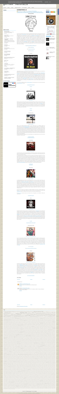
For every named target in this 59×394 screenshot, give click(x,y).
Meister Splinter (9, 355)
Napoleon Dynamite (8, 357)
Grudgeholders (5, 342)
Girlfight (54, 340)
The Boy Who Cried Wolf (8, 374)
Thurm (12, 379)
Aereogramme (5, 318)
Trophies (43, 381)
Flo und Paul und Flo (17, 338)
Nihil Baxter (15, 358)
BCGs (4, 322)
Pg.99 (32, 362)
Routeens (32, 366)
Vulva (31, 383)
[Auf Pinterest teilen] (20, 277)
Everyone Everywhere (42, 336)
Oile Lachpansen (13, 359)
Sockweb (45, 369)
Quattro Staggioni (5, 364)
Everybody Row (37, 336)
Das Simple (11, 330)
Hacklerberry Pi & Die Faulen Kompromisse (39, 342)
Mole (39, 356)
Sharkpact (49, 368)
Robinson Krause (48, 365)
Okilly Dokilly (17, 359)
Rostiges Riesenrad (28, 366)
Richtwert (20, 365)
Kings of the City (50, 349)
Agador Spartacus (17, 318)
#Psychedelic (22, 315)
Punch (37, 363)
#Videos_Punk (24, 316)
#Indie (37, 313)
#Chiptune (47, 311)
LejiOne (20, 352)
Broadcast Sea (48, 324)
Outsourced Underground (36, 360)
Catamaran (21, 326)
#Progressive (17, 315)
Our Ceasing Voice (19, 360)
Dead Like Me (34, 330)
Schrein (27, 367)
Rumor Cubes (53, 366)
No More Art (40, 358)
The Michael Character (11, 376)
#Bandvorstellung (37, 311)
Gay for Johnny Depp (8, 340)
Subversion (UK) (23, 372)
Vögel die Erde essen (34, 383)
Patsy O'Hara (28, 361)
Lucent (32, 353)
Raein (23, 364)
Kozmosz (52, 350)
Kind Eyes (37, 349)
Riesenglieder (23, 365)
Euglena (27, 336)
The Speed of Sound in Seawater (22, 377)
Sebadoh (47, 367)
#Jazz (5, 314)
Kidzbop (32, 349)
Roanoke (44, 365)
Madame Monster (53, 353)
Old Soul (29, 359)
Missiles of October (23, 356)
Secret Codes (50, 367)
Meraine (23, 355)
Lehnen (8, 352)
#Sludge (8, 316)
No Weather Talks (46, 358)
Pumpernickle (34, 363)
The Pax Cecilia (49, 376)
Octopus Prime (5, 359)
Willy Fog (16, 385)
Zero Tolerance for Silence (6, 387)
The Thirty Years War (48, 377)
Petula (26, 362)
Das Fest (8, 330)
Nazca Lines (23, 357)
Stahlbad (7, 371)
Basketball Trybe (50, 322)
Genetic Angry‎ (19, 340)
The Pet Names (53, 376)
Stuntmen (5, 372)
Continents (54, 328)
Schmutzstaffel (34, 12)
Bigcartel (35, 45)
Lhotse (43, 352)
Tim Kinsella (41, 379)
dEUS (41, 387)
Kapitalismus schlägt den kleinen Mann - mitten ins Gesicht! (52, 39)
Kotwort (47, 350)
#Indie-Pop (41, 313)
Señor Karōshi (29, 368)
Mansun (33, 354)
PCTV (48, 360)
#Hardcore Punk (25, 313)
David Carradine (20, 330)
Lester (36, 352)
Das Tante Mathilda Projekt (15, 330)
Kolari (29, 350)
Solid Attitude (11, 370)
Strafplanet (39, 371)
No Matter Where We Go (35, 358)
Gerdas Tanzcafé (29, 391)
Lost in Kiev (23, 353)
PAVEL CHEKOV (45, 360)
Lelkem (22, 352)
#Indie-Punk (46, 313)
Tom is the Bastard (46, 380)
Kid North (19, 349)
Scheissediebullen (14, 367)
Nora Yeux (50, 358)
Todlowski (25, 380)
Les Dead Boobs (25, 12)
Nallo (4, 357)
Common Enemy (35, 328)
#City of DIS (50, 311)
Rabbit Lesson (13, 364)
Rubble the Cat (35, 366)
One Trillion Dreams (53, 359)
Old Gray (27, 359)
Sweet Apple (51, 372)
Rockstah (6, 366)
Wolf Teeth (50, 385)
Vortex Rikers (26, 383)
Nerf (37, 357)
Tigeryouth (25, 379)
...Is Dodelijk (45, 316)
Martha (54, 354)
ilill (54, 387)
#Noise (32, 314)
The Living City (45, 375)
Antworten (20, 290)
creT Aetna (38, 387)
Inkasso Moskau (29, 346)
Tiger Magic (22, 379)
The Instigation (17, 375)
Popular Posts (48, 36)
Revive (8, 365)
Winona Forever (27, 385)
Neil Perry (28, 357)
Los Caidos (8, 353)
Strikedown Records (49, 371)
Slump (15, 369)
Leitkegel (17, 352)
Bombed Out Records (6, 324)
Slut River (17, 369)
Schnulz (21, 367)
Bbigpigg (54, 322)
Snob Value (38, 369)
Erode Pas (12, 336)
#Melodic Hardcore (13, 314)
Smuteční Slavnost (21, 369)
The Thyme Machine (53, 377)
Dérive (11, 334)
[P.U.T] (26, 387)
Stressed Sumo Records (43, 371)
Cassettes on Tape (11, 326)
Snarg (28, 369)
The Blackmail (43, 373)
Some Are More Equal (23, 370)
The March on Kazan (6, 376)
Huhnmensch (35, 344)
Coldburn (12, 328)
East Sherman (31, 334)
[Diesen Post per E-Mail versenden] (17, 277)
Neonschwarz (34, 357)
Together (32, 380)
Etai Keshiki (24, 336)
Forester (43, 338)
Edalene (51, 334)
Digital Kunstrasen (47, 332)
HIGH (33, 342)
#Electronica (48, 312)
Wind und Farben (19, 385)
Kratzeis (54, 350)
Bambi (37, 322)
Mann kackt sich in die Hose (28, 354)
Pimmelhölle (50, 362)
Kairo (45, 348)
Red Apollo (46, 364)
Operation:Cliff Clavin (6, 360)
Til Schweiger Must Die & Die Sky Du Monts (35, 379)
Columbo (23, 328)
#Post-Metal (53, 314)
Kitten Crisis (8, 350)
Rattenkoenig (33, 364)
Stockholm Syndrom (38, 12)
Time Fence (45, 379)
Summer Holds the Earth (31, 372)
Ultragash (42, 12)
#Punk (26, 315)
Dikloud (50, 332)
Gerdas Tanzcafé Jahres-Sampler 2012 (52, 47)
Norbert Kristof (53, 358)
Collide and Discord (16, 328)
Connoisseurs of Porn (46, 328)
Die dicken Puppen (28, 332)
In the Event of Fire (11, 346)
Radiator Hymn (6, 60)
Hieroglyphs (5, 344)
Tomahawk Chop (50, 380)
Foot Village (31, 338)
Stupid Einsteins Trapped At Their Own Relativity (11, 372)
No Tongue (43, 358)
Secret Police (11, 368)
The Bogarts (52, 373)
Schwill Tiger (34, 367)
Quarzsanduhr (53, 363)
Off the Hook (9, 359)
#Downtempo (29, 312)
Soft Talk (51, 369)
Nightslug (12, 358)
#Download (22, 312)
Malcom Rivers (11, 354)
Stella (24, 371)
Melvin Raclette (13, 355)
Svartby (42, 372)
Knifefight (14, 350)
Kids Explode (29, 349)
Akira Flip (32, 318)
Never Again (52, 357)
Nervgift (41, 357)
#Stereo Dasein (12, 316)
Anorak (13, 320)
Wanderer (50, 383)
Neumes (45, 357)
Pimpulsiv (53, 362)
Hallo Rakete (53, 342)
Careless (4, 326)
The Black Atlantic (40, 373)
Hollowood (10, 344)
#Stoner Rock (16, 316)
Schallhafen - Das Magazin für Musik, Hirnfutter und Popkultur (9, 78)
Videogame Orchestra (12, 383)
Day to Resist (27, 330)
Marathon (38, 354)
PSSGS (54, 360)
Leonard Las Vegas (26, 352)
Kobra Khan (24, 350)
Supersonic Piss (39, 372)
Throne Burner (6, 379)
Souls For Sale (53, 370)
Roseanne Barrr (21, 366)
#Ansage (18, 311)
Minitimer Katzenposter (6, 356)
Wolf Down (47, 385)
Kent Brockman (10, 349)
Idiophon (44, 345)
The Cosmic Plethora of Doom (41, 374)
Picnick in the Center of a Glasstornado (41, 362)
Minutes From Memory (11, 356)
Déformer (9, 334)
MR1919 (41, 353)
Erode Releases (15, 336)
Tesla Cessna (17, 373)
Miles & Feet (47, 355)
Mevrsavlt (28, 355)
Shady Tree (38, 368)
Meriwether (26, 355)
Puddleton (31, 363)
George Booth (23, 340)
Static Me (22, 371)
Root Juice (18, 366)
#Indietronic (50, 313)
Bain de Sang (30, 322)
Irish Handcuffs (40, 346)
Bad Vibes (27, 322)
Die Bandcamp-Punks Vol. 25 (22, 9)
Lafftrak (10, 351)
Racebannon (17, 364)
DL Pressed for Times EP (31, 195)
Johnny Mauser (7, 348)
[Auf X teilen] (18, 277)
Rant (28, 364)
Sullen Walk (27, 372)
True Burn (53, 381)
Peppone (51, 361)
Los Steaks (11, 353)
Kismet (53, 349)
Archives (53, 36)
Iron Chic (44, 346)
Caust (23, 326)
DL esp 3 (31, 108)
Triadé (30, 381)
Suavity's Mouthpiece (19, 372)
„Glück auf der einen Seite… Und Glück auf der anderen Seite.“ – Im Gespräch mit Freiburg (9, 65)
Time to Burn (53, 379)
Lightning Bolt (50, 352)
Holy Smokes (12, 344)
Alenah (44, 318)
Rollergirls (12, 366)
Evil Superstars (47, 336)
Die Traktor (24, 332)
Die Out (18, 332)
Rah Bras (26, 364)
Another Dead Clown (17, 320)
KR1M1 (43, 348)
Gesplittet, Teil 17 (52, 42)
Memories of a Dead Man (18, 355)
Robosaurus (51, 365)
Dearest (47, 330)
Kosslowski (45, 350)
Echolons (43, 334)
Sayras (10, 367)
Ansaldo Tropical (21, 320)
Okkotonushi (20, 359)
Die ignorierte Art (32, 332)
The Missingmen (16, 376)
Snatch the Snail (31, 369)
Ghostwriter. (48, 340)
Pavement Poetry (37, 361)
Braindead (31, 324)
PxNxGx (43, 363)
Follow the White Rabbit (26, 338)
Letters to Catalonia (40, 352)
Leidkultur (15, 352)
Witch (37, 385)
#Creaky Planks (53, 311)
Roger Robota (9, 366)
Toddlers (16, 380)
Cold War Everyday (9, 328)
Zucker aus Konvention (20, 387)
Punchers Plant (40, 363)
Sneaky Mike (35, 369)
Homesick (16, 344)
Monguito (42, 356)
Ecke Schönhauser (47, 334)
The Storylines (35, 377)
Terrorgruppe (13, 373)
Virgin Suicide (16, 383)
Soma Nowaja (18, 370)
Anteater (25, 320)
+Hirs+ (42, 316)
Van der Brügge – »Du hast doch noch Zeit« (9, 48)
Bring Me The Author (44, 324)
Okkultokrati (24, 359)
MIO (38, 353)
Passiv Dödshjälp (18, 361)
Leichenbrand (11, 352)
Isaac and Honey (50, 346)
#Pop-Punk (43, 314)
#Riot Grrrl (34, 315)
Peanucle (40, 361)
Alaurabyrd (38, 318)
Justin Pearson (32, 348)
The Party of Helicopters (44, 376)
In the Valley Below (16, 346)
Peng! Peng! (48, 361)
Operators (10, 360)
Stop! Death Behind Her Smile (34, 371)
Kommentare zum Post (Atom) (23, 306)
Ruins (46, 366)
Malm (18, 354)
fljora (52, 387)
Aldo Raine (41, 318)
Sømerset (54, 372)
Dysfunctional (5, 334)
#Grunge (11, 313)
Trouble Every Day (47, 381)
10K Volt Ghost (53, 316)
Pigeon (47, 362)
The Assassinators (27, 373)
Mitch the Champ (29, 356)
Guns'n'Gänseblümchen (18, 342)
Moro (48, 356)
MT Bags (43, 353)
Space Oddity (40, 269)
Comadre (29, 328)
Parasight (5, 361)
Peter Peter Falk (23, 362)
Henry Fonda (18, 343)
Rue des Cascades (40, 366)
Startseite (4, 7)
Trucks (50, 381)
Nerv (38, 357)
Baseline (47, 322)
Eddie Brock (53, 334)
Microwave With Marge (36, 355)
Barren (44, 322)
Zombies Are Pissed (14, 387)
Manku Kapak (22, 354)
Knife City (11, 350)
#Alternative (10, 311)
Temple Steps (7, 373)
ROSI (10, 364)
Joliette (10, 348)
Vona (23, 383)
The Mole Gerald (20, 376)
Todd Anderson (12, 380)
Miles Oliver (51, 355)
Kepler (13, 349)
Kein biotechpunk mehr (7, 45)
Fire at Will (8, 338)
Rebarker (43, 364)
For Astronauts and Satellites (39, 338)
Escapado (21, 336)
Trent (28, 381)
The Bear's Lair (35, 373)
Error (18, 336)
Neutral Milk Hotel (49, 357)
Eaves (37, 334)
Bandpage (26, 69)
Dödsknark (13, 334)
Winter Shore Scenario (32, 385)
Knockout (16, 350)
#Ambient (15, 311)
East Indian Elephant (27, 334)
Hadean (45, 342)
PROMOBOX (33, 7)
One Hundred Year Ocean (47, 359)
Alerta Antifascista (48, 318)
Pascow (14, 361)
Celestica (32, 326)
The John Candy (31, 375)
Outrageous (32, 360)
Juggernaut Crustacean (17, 348)
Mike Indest (44, 355)
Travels (16, 381)
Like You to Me (28, 12)
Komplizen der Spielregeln (37, 350)
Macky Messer (49, 353)
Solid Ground (14, 370)
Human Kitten (45, 344)
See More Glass (14, 368)
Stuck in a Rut (53, 371)
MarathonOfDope (41, 354)
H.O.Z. (28, 342)
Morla (47, 356)
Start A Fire (19, 371)
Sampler (8, 7)
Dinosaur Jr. (53, 332)
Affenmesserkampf (9, 318)
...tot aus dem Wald (49, 316)
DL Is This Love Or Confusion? (30, 275)
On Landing (37, 359)
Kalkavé (47, 348)
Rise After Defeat (33, 365)
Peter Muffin (19, 362)
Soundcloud (31, 69)
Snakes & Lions (25, 369)
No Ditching (31, 358)
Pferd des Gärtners (29, 362)
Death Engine (50, 330)
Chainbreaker (37, 326)
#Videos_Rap (28, 316)
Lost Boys (21, 353)
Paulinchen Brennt (32, 361)
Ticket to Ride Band (16, 379)
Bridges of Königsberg (38, 324)
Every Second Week (33, 336)
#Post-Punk (6, 315)
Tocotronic (9, 380)
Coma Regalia (26, 328)
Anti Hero (30, 320)
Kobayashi (19, 350)
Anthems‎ (27, 320)
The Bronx (17, 374)
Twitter (33, 151)
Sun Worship (36, 372)
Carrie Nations (7, 326)
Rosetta (25, 366)
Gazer (11, 340)
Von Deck (22, 383)
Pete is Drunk (12, 362)
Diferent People (42, 332)
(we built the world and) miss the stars (9, 57)
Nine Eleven (25, 358)
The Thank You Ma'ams (43, 377)
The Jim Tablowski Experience (26, 375)
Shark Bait (47, 368)
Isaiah (53, 346)
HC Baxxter (31, 342)
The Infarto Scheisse (13, 375)
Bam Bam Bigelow (34, 322)
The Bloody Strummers (48, 373)
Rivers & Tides (37, 365)
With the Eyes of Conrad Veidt (42, 385)
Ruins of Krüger (49, 366)
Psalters (22, 363)
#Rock (38, 315)
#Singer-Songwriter (52, 315)
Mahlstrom (8, 354)
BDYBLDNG (7, 322)
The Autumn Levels (31, 373)
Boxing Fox (25, 324)
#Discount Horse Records (13, 312)
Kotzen (49, 350)
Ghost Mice (45, 340)
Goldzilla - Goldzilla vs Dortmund (52, 52)
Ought (12, 360)
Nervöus (43, 357)
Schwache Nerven (31, 367)
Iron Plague (46, 346)
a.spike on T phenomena (31, 387)
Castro (18, 326)
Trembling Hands (22, 381)
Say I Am (8, 367)
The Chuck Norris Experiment (30, 374)
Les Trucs (33, 352)
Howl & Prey (31, 344)
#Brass (44, 311)
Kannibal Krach (53, 348)
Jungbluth (21, 348)
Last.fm (36, 69)
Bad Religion (24, 322)
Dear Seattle (44, 330)
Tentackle (11, 373)
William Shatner (13, 385)
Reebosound (53, 364)
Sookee (39, 370)
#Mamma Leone (8, 314)
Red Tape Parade (49, 364)
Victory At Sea (7, 383)
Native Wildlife (17, 357)
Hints (7, 344)
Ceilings (27, 326)
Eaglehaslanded (22, 334)
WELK (38, 383)
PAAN (42, 360)
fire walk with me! (49, 387)
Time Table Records (49, 379)
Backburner (17, 322)
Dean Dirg (42, 330)
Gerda (26, 340)
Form (48, 338)
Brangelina (34, 324)
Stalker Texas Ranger (10, 371)
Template (4, 373)
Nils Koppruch (22, 358)
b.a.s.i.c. (35, 387)
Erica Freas (7, 336)
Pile (4, 61)
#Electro (33, 312)
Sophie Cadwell (42, 370)
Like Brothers (53, 352)
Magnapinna (5, 354)
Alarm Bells (35, 318)
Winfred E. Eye (23, 385)
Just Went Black (28, 348)
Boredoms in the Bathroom (11, 324)
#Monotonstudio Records (23, 314)
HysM (54, 344)
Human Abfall (38, 344)
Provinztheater (18, 363)
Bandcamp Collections (18, 7)
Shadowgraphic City (34, 368)
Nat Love (15, 357)
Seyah (26, 368)
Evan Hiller (29, 336)
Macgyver (46, 353)
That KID (23, 373)
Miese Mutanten (40, 355)
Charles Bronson (48, 326)
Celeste (30, 326)
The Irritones (21, 375)
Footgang (34, 338)
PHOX (50, 360)
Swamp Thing (47, 372)
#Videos (20, 316)
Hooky (21, 344)
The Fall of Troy (53, 374)
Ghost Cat (42, 340)
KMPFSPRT (36, 348)
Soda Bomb (48, 369)
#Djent (18, 312)
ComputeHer (41, 328)
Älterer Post (44, 279)
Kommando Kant (32, 350)
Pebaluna (43, 361)
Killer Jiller (34, 349)
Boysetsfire (28, 324)
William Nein (9, 385)
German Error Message (29, 340)
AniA (11, 320)
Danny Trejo (5, 330)
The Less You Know (41, 375)
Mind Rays (54, 355)
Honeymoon (19, 344)
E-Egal (16, 334)
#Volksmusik (31, 316)
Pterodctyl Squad (27, 363)
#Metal (18, 314)
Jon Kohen (13, 348)
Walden (40, 383)
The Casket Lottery (21, 374)
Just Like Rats (25, 348)
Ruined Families (43, 366)
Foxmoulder (51, 338)
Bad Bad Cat (20, 322)
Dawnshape (24, 330)
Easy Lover (34, 334)
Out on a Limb (29, 360)
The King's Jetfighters (36, 375)
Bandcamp (32, 45)
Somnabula (31, 370)
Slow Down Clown (12, 369)
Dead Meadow (38, 330)
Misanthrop (15, 356)
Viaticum (4, 383)
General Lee (16, 340)
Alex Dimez (51, 318)
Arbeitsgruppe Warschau (49, 320)
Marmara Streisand (46, 354)
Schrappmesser (24, 367)
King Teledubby (40, 349)
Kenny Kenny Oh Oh (6, 349)
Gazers (13, 340)
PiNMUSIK (29, 7)
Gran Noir (18, 341)
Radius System (20, 364)
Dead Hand (31, 330)
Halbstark (48, 342)
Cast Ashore (15, 326)
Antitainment (42, 320)
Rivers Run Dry (41, 365)
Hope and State (24, 344)
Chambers (41, 326)
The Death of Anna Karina (47, 374)
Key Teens (16, 349)
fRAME (46, 387)
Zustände (24, 387)
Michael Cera (31, 355)
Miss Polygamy (18, 356)
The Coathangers (35, 374)
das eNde (44, 387)
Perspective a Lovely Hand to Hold (7, 362)
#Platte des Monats (37, 314)
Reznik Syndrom (11, 365)
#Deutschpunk (6, 312)
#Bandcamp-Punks (30, 311)
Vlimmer (19, 383)
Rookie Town (15, 366)
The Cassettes (24, 374)
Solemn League (7, 370)
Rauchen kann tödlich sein (38, 364)
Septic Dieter (18, 368)
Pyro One (46, 363)
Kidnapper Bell (25, 349)
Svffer (44, 372)
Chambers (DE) (44, 326)
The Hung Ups (8, 375)
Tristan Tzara (37, 381)
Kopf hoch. (42, 350)
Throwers (10, 379)
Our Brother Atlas (15, 360)
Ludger (34, 353)
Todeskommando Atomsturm (20, 380)
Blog (26, 45)
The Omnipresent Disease (35, 376)
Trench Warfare (26, 381)
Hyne (52, 344)
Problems (12, 363)
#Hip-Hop (31, 313)
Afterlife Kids (13, 318)
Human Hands (42, 344)
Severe (21, 368)
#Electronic (43, 312)
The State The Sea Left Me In (30, 377)
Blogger (36, 391)
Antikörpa (36, 320)
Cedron (25, 326)
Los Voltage (14, 353)
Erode (9, 336)
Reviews (12, 7)
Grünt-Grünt (9, 342)
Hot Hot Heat (28, 344)
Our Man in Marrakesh (24, 360)
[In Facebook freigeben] (19, 277)
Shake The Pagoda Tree (42, 368)
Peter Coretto (16, 362)
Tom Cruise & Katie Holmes (40, 380)
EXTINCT (18, 334)
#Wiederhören (36, 316)
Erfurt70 (4, 336)
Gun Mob (14, 342)
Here (31, 47)
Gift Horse (51, 340)
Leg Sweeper (5, 352)
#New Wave (28, 314)
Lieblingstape (6, 63)
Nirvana (28, 358)
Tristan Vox (41, 381)
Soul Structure (49, 370)
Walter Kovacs (46, 383)
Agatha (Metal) (24, 318)
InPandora (20, 346)
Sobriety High (42, 369)
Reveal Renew (5, 365)
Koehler (27, 350)
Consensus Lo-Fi (50, 328)
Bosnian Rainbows (17, 324)
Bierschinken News (6, 31)
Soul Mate (46, 370)
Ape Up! (45, 320)
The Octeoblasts (30, 376)
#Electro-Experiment (38, 312)
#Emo (53, 312)
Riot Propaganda (27, 365)
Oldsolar (32, 359)
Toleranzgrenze (35, 380)
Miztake (37, 356)
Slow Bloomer (7, 369)
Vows (29, 383)
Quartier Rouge (49, 363)
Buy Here (31, 86)
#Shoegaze (46, 315)
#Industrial (54, 313)
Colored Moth (20, 328)
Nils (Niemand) (18, 358)
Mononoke (45, 356)
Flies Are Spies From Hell (12, 338)
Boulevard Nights (21, 324)
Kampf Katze (50, 348)
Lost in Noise (27, 353)
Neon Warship (31, 357)
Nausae (20, 357)
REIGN (8, 364)
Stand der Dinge (15, 371)
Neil (25, 357)
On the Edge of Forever (41, 359)
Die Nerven (15, 332)
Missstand (26, 356)
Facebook (29, 45)
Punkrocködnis (6, 71)
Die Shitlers (20, 332)
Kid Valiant (22, 349)
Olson (34, 359)
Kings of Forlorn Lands (45, 349)
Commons (38, 328)
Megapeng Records (6, 355)
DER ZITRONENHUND (7, 54)
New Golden (8, 358)
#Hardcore (18, 313)
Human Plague (49, 344)
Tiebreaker (19, 379)
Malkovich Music (15, 354)
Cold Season (5, 328)
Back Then (14, 322)
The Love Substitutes (53, 375)
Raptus (30, 364)
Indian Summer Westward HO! (24, 346)
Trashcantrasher (13, 381)
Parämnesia (11, 361)
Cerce (35, 326)
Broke (51, 324)
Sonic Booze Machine (35, 370)
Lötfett (31, 12)
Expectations (50, 336)
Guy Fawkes (26, 342)
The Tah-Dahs (38, 377)
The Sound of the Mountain (15, 377)
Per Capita (54, 361)
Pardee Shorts (8, 361)
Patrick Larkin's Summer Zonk (23, 361)
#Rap (31, 315)
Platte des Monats (24, 7)
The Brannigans (13, 374)
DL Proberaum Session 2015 (31, 137)
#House (34, 313)
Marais (35, 354)
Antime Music (39, 320)
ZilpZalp (11, 387)
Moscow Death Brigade (52, 356)
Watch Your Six (53, 383)
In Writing (7, 346)
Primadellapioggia (9, 363)
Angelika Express (8, 320)
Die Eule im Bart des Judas (10, 332)
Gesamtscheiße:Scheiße (20, 12)
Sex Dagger (24, 368)
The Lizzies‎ (49, 375)
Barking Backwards (41, 322)
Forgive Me (46, 338)
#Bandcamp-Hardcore (23, 311)
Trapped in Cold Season (8, 381)
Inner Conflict (33, 346)
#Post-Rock (11, 315)
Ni (10, 358)
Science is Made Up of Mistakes (40, 367)
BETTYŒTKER (10, 322)
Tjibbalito (7, 380)
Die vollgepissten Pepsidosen (37, 332)
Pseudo (24, 363)
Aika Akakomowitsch (28, 318)
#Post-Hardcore (48, 314)
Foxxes (54, 338)
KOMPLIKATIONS (40, 348)
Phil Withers (35, 362)
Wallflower (43, 383)
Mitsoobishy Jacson (34, 356)
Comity (32, 328)
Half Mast (50, 342)
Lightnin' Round (46, 352)
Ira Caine (37, 346)
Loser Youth (17, 353)
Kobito (21, 350)
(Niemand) (40, 316)
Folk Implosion (22, 338)
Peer (45, 361)
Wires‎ (35, 385)
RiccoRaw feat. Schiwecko (16, 365)
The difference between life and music (9, 74)
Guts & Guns (22, 342)
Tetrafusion (20, 373)
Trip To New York (34, 381)
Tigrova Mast (28, 379)
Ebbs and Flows (40, 334)
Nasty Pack (12, 357)
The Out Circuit (39, 376)
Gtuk (11, 342)
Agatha (21, 318)
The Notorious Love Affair (25, 376)
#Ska (5, 316)
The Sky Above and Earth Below (8, 377)
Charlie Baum (52, 326)
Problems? (15, 363)
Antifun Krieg (33, 320)
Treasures (18, 381)
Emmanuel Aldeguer (28, 335)
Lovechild (30, 353)
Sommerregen (27, 370)
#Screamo (42, 315)
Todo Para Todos (28, 380)
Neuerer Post (18, 279)
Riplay (30, 365)
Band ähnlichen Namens (26, 126)
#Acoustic (5, 311)
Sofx (52, 369)
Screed (45, 367)
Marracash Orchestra (50, 354)
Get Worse (40, 340)
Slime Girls (5, 369)
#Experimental (6, 313)
